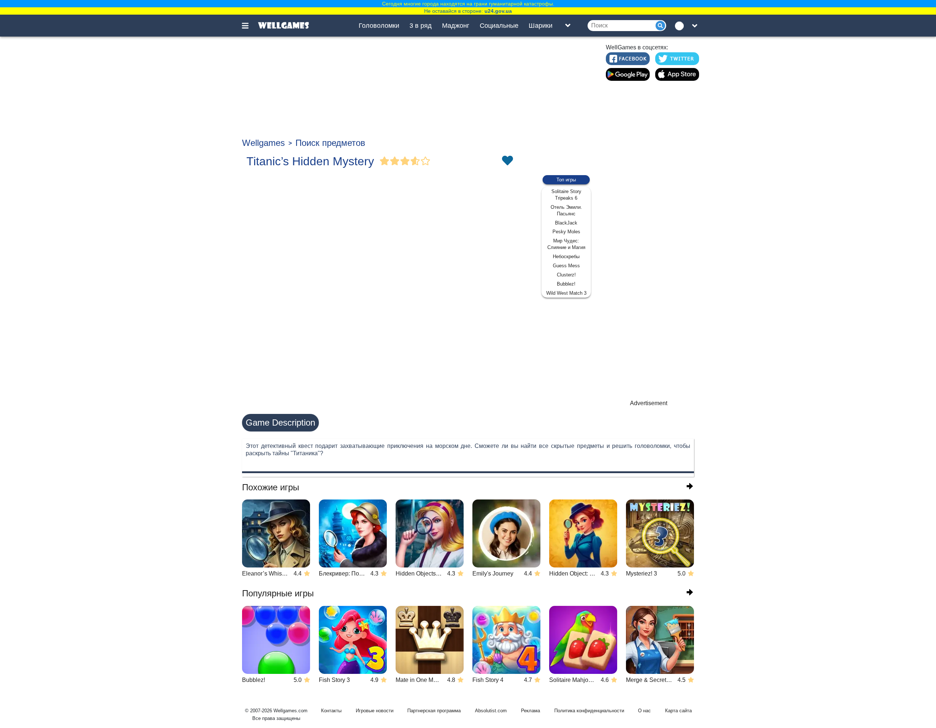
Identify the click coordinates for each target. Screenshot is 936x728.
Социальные (499, 25)
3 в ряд (421, 25)
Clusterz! (566, 275)
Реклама (530, 710)
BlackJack (566, 223)
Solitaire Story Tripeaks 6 (566, 195)
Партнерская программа (434, 710)
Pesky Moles (566, 231)
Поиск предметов (330, 143)
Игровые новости (374, 710)
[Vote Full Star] (385, 161)
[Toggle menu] (249, 26)
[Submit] (660, 25)
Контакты (331, 710)
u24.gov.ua (498, 11)
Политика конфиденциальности (589, 710)
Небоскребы (566, 256)
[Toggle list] (568, 26)
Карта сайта (678, 710)
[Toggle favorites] (507, 161)
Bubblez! (566, 284)
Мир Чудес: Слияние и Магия (566, 244)
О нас (644, 710)
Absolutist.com (491, 710)
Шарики (540, 25)
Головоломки (379, 25)
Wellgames (263, 143)
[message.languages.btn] (681, 26)
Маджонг (455, 25)
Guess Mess (566, 265)
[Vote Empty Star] (425, 161)
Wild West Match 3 (566, 293)
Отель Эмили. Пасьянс (566, 210)
